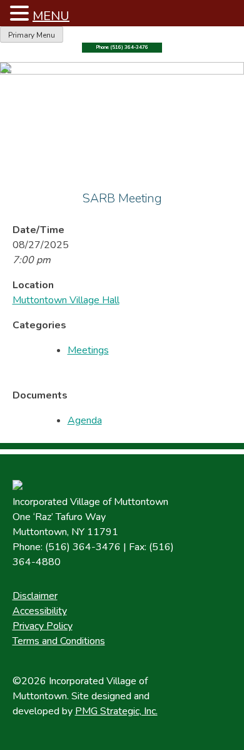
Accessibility (40, 611)
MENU (51, 16)
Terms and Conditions (59, 641)
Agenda (85, 420)
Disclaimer (35, 596)
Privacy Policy (43, 626)
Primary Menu (31, 35)
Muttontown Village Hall (66, 300)
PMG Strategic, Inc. (116, 711)
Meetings (88, 350)
